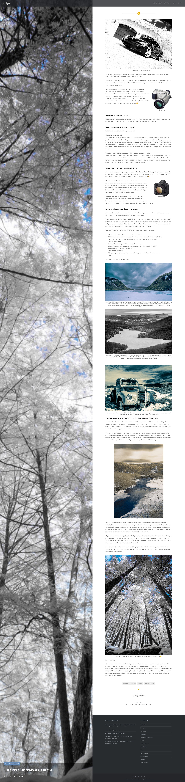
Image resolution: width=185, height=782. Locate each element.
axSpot (7, 3)
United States (144, 756)
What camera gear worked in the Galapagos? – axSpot (119, 741)
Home (155, 3)
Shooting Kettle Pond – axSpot (113, 736)
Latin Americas (144, 743)
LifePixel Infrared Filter (123, 192)
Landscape (133, 683)
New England (144, 747)
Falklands (143, 731)
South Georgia (144, 753)
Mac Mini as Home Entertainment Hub (117, 726)
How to (142, 740)
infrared (125, 683)
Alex (10, 776)
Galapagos (143, 734)
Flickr (160, 3)
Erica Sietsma (108, 733)
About (180, 3)
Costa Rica (143, 728)
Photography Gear (149, 683)
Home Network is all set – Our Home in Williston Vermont (120, 725)
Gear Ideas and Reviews (12, 763)
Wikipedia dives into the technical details (116, 119)
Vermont (143, 759)
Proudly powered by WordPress (131, 779)
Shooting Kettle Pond (114, 730)
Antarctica (143, 725)
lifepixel (140, 683)
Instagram (167, 3)
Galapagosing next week (111, 743)
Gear (174, 3)
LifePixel (156, 155)
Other (142, 750)
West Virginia (144, 762)
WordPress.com (150, 779)
